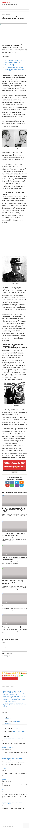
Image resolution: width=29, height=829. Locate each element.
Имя (3, 642)
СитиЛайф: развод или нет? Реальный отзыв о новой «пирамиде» (14, 697)
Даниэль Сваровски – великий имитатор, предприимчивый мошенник (13, 582)
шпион (15, 472)
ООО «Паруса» (16, 728)
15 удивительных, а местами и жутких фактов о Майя (13, 534)
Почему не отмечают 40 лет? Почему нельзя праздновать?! (14, 700)
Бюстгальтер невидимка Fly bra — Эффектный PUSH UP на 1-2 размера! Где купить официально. (14, 692)
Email (3, 648)
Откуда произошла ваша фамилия (14, 627)
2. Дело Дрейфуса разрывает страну (16, 65)
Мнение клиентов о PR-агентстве (13, 703)
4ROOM (4, 768)
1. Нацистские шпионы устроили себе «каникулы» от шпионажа (16, 61)
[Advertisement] (14, 240)
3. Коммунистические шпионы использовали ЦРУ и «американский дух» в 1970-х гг (15, 69)
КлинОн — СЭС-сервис (18, 731)
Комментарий (6, 655)
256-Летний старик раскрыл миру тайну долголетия (14, 558)
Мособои (4, 779)
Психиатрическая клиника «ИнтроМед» (13, 739)
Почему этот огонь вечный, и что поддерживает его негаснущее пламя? (14, 509)
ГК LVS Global (18, 726)
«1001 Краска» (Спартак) (8, 747)
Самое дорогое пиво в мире (12, 606)
